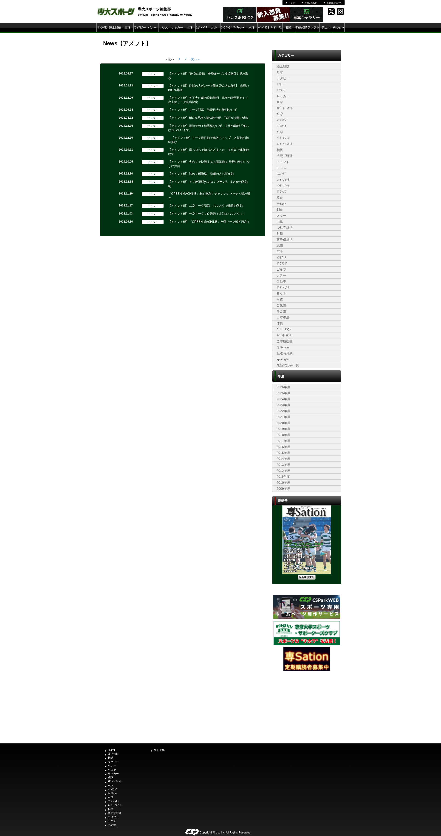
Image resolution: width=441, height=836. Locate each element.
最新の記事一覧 (288, 365)
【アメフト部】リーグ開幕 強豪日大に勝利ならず (202, 110)
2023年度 (283, 405)
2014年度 (283, 459)
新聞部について (334, 3)
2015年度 (283, 453)
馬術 (280, 245)
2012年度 (283, 470)
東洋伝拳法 (285, 239)
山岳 (280, 221)
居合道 (281, 311)
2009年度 (283, 488)
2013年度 (283, 465)
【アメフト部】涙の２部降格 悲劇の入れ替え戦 (201, 173)
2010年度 (283, 482)
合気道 (281, 305)
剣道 (280, 210)
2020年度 (283, 423)
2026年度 (283, 387)
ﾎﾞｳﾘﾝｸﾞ (282, 263)
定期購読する (306, 577)
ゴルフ (281, 269)
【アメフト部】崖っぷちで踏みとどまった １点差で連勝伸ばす (208, 152)
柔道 (280, 198)
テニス (325, 27)
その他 (338, 27)
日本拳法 (283, 317)
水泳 (214, 27)
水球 (251, 27)
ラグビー (140, 27)
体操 (280, 323)
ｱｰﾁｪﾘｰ (281, 204)
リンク (292, 3)
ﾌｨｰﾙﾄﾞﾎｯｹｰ (285, 335)
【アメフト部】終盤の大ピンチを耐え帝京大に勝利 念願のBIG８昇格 (208, 88)
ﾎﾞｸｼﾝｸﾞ (282, 192)
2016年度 (283, 447)
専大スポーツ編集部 (154, 8)
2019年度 (283, 429)
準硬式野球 (301, 32)
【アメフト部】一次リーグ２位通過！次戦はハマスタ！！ (207, 213)
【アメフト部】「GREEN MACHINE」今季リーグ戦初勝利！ (209, 221)
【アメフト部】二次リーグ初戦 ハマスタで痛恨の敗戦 (205, 205)
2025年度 (283, 393)
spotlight (283, 359)
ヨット (281, 293)
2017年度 (283, 441)
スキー (281, 216)
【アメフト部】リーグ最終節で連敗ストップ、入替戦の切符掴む (208, 140)
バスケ (164, 27)
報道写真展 (285, 353)
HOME (102, 27)
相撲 (289, 27)
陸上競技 (115, 27)
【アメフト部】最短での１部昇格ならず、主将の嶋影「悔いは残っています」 (208, 128)
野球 (127, 27)
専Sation (283, 347)
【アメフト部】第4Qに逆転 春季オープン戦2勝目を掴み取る (208, 76)
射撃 (280, 233)
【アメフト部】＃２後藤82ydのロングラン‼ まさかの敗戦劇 (208, 184)
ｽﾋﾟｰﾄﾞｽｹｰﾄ (201, 32)
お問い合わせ (311, 3)
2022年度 (283, 411)
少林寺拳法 (285, 227)
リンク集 (159, 750)
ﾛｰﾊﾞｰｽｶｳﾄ (284, 329)
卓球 (189, 27)
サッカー (177, 27)
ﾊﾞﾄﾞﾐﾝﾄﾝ (263, 32)
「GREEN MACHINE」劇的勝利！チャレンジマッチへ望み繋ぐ (209, 196)
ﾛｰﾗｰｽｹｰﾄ (283, 180)
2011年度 (283, 476)
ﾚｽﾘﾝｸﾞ (281, 174)
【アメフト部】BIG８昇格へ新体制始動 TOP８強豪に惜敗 (208, 118)
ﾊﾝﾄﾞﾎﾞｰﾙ (283, 186)
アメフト (313, 27)
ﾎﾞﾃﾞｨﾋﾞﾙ (283, 287)
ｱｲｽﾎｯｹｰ (239, 27)
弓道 (280, 299)
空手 (280, 251)
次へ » (195, 59)
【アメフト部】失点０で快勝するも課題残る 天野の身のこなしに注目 (209, 164)
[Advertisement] (306, 707)
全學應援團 (285, 341)
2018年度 (283, 435)
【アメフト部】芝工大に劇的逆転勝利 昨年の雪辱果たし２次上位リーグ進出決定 (208, 100)
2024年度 (283, 399)
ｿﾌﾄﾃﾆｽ (281, 257)
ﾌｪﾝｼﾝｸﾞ (226, 27)
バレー (152, 27)
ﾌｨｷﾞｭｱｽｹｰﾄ (276, 32)
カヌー (281, 275)
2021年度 (283, 417)
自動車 (281, 281)
